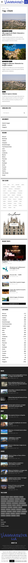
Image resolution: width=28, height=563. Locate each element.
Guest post (3, 522)
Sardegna (4, 163)
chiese (22, 184)
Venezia (4, 207)
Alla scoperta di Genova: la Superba (16, 415)
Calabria (4, 140)
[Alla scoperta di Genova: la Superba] (4, 417)
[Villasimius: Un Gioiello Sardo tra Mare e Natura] (4, 432)
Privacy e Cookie (5, 526)
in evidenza (4, 505)
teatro (4, 205)
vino (14, 207)
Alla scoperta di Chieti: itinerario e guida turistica (13, 34)
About (2, 520)
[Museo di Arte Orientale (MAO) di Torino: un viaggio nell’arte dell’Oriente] (4, 376)
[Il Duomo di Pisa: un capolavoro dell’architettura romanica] (4, 464)
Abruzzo (10, 61)
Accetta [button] (11, 561)
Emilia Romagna (6, 144)
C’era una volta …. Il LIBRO (16, 274)
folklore (8, 503)
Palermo (20, 199)
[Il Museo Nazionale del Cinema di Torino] (4, 399)
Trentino (4, 169)
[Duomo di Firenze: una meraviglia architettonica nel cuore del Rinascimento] (4, 487)
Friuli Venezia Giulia (7, 146)
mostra (11, 197)
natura (9, 199)
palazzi (14, 199)
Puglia (3, 160)
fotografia (15, 503)
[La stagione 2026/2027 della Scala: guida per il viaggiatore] (14, 252)
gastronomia (22, 503)
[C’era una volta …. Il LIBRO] (5, 276)
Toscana (4, 167)
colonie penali (6, 186)
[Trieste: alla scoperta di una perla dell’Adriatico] (5, 291)
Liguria (3, 150)
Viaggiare (4, 127)
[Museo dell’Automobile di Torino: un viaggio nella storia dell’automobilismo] (4, 384)
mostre (16, 197)
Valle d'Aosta (5, 357)
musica (4, 199)
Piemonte (4, 158)
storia (19, 203)
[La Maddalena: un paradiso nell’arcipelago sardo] (4, 439)
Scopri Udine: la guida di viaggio (17, 282)
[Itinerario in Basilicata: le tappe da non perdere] (4, 447)
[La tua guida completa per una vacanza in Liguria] (4, 424)
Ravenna (15, 201)
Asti (13, 184)
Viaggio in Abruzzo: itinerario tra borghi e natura (12, 64)
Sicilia (3, 165)
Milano (13, 195)
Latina (4, 195)
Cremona (19, 186)
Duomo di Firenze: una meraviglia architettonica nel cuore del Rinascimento (16, 487)
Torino (9, 205)
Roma (20, 201)
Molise (3, 156)
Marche (4, 154)
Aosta (4, 184)
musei (21, 197)
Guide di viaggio (5, 61)
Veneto (3, 175)
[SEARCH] (24, 112)
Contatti (2, 524)
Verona (9, 207)
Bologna (17, 184)
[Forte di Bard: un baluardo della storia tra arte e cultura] (4, 391)
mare (9, 195)
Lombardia (4, 152)
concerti (13, 186)
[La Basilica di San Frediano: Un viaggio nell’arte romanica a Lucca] (4, 479)
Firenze (3, 503)
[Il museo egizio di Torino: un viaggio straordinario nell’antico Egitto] (4, 406)
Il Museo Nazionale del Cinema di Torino (17, 397)
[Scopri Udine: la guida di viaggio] (5, 284)
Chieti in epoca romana (9, 94)
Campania (4, 142)
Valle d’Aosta (5, 173)
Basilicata (4, 138)
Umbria (4, 171)
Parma (4, 201)
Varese (20, 205)
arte (9, 184)
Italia (3, 330)
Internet (4, 125)
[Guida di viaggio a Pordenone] (5, 299)
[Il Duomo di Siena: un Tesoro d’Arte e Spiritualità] (4, 457)
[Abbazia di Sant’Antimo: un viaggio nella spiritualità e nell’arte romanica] (4, 472)
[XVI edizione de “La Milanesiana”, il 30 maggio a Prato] (5, 269)
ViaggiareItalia (14, 537)
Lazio (3, 148)
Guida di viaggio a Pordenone (17, 297)
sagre (4, 203)
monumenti (5, 197)
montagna (19, 195)
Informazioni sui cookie (21, 561)
